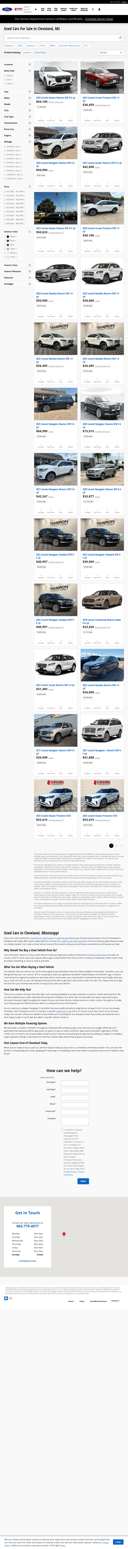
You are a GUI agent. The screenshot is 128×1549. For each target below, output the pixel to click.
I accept (118, 1542)
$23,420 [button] (97, 627)
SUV (43, 45)
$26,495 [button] (50, 366)
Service (73, 9)
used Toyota (47, 938)
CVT (86, 45)
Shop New (42, 9)
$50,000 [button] (44, 300)
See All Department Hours (27, 1261)
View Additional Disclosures (98, 1301)
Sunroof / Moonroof (69, 45)
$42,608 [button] (91, 167)
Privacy (82, 1301)
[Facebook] (6, 1298)
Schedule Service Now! (99, 19)
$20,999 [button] (44, 757)
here (63, 1545)
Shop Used (56, 9)
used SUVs (82, 941)
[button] (55, 107)
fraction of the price (97, 954)
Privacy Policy (70, 1171)
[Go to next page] (122, 846)
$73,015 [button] (97, 431)
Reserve (32, 45)
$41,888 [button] (91, 757)
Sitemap (70, 1301)
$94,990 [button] (44, 170)
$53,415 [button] (50, 820)
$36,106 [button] (91, 235)
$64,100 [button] (50, 101)
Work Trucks (49, 9)
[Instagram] (10, 1298)
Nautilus (9, 45)
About (84, 9)
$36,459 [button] (97, 105)
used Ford (36, 938)
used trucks (67, 941)
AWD (53, 45)
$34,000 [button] (91, 692)
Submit (83, 1181)
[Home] (7, 9)
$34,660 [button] (91, 300)
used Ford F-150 (63, 1011)
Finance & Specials (63, 9)
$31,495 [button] (44, 689)
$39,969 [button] (91, 562)
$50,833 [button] (50, 232)
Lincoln (27, 52)
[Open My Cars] (98, 9)
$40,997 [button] (50, 562)
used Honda (62, 938)
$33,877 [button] (91, 496)
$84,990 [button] (44, 431)
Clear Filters (40, 52)
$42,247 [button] (44, 496)
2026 (21, 45)
